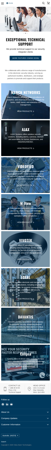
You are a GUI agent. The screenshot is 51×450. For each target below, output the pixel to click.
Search (3, 431)
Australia (9, 425)
